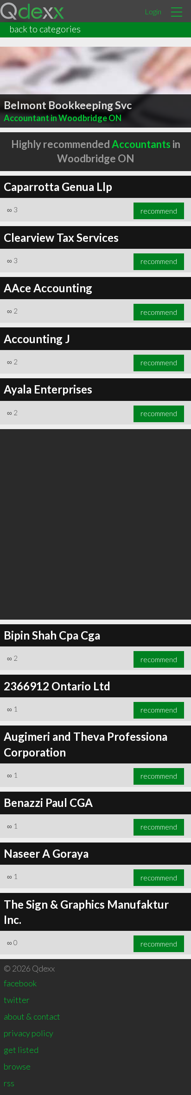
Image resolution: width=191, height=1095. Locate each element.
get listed (21, 1050)
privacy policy (28, 1033)
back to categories (45, 28)
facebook (20, 983)
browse (17, 1066)
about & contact (32, 1016)
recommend (158, 211)
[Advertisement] (95, 524)
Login (153, 11)
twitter (17, 1000)
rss (9, 1083)
